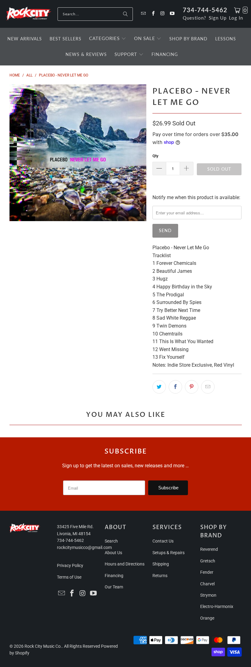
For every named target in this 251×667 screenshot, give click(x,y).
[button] (107, 39)
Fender (206, 572)
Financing (114, 575)
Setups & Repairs (168, 552)
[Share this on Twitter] (159, 387)
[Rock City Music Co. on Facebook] (152, 14)
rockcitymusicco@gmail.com (84, 547)
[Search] (125, 14)
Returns (159, 575)
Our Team (114, 586)
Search (111, 541)
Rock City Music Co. (43, 646)
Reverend (209, 549)
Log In (236, 17)
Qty (155, 156)
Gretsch (207, 560)
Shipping (160, 563)
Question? (194, 17)
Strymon (208, 595)
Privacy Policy (70, 565)
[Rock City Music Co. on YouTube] (171, 14)
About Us (113, 552)
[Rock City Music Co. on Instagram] (162, 14)
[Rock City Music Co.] (28, 14)
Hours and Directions (124, 563)
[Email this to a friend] (208, 387)
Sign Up (218, 17)
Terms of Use (69, 577)
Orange (207, 618)
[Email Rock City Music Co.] (143, 14)
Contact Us (163, 541)
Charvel (207, 583)
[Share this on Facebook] (175, 387)
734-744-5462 (205, 9)
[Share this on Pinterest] (191, 387)
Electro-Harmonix (216, 606)
